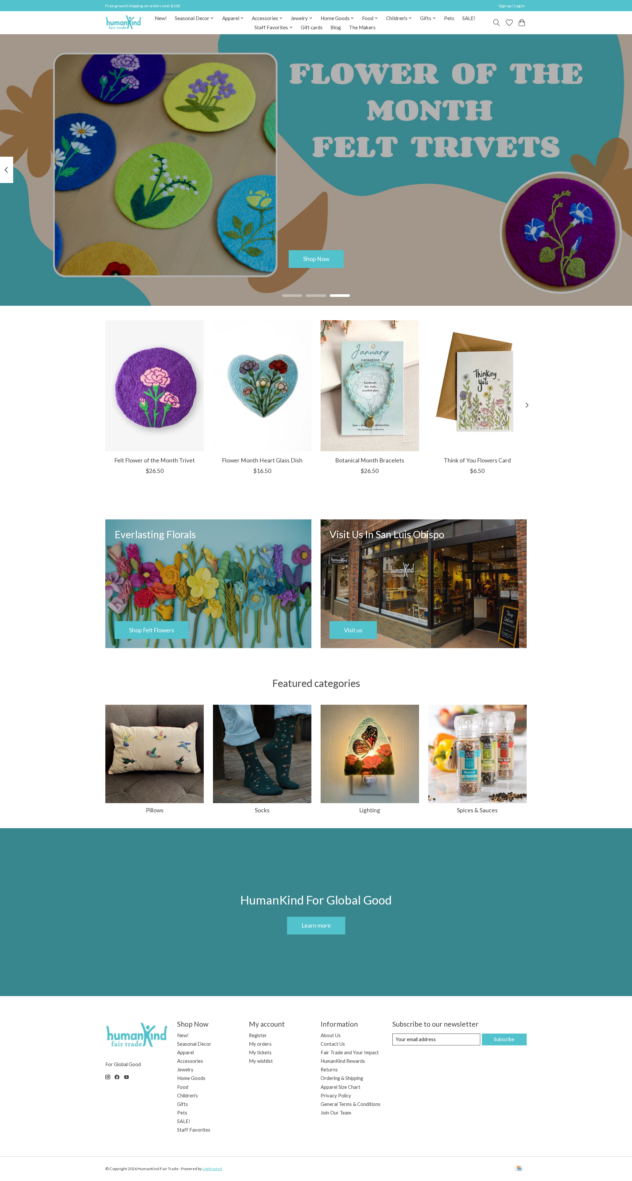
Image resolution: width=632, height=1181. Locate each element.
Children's (187, 1095)
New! (161, 18)
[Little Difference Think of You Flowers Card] (477, 385)
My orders (260, 1044)
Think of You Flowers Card (477, 460)
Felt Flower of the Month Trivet (154, 460)
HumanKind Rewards (343, 1061)
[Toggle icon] (496, 23)
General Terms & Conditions (351, 1104)
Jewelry (185, 1069)
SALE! (468, 18)
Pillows (155, 810)
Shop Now (316, 258)
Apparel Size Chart (340, 1087)
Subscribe (504, 1039)
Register (258, 1035)
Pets (449, 18)
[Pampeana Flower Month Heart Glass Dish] (262, 385)
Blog (335, 27)
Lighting (369, 810)
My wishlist (261, 1061)
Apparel (185, 1052)
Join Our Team (336, 1112)
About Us (331, 1035)
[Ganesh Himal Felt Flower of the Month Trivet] (154, 385)
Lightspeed (212, 1168)
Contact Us (333, 1044)
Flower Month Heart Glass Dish (262, 460)
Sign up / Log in (512, 5)
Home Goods (191, 1078)
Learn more (316, 925)
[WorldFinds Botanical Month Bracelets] (370, 385)
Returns (329, 1069)
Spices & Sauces (477, 810)
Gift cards (312, 27)
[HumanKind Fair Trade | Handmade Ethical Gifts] (123, 22)
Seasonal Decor (194, 1044)
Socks (262, 810)
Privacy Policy (336, 1095)
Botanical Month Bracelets (369, 460)
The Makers (362, 27)
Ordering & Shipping (342, 1078)
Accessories (190, 1061)
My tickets (260, 1052)
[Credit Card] (519, 1169)
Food (182, 1087)
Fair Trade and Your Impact (350, 1052)
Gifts (182, 1104)
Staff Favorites (193, 1130)
